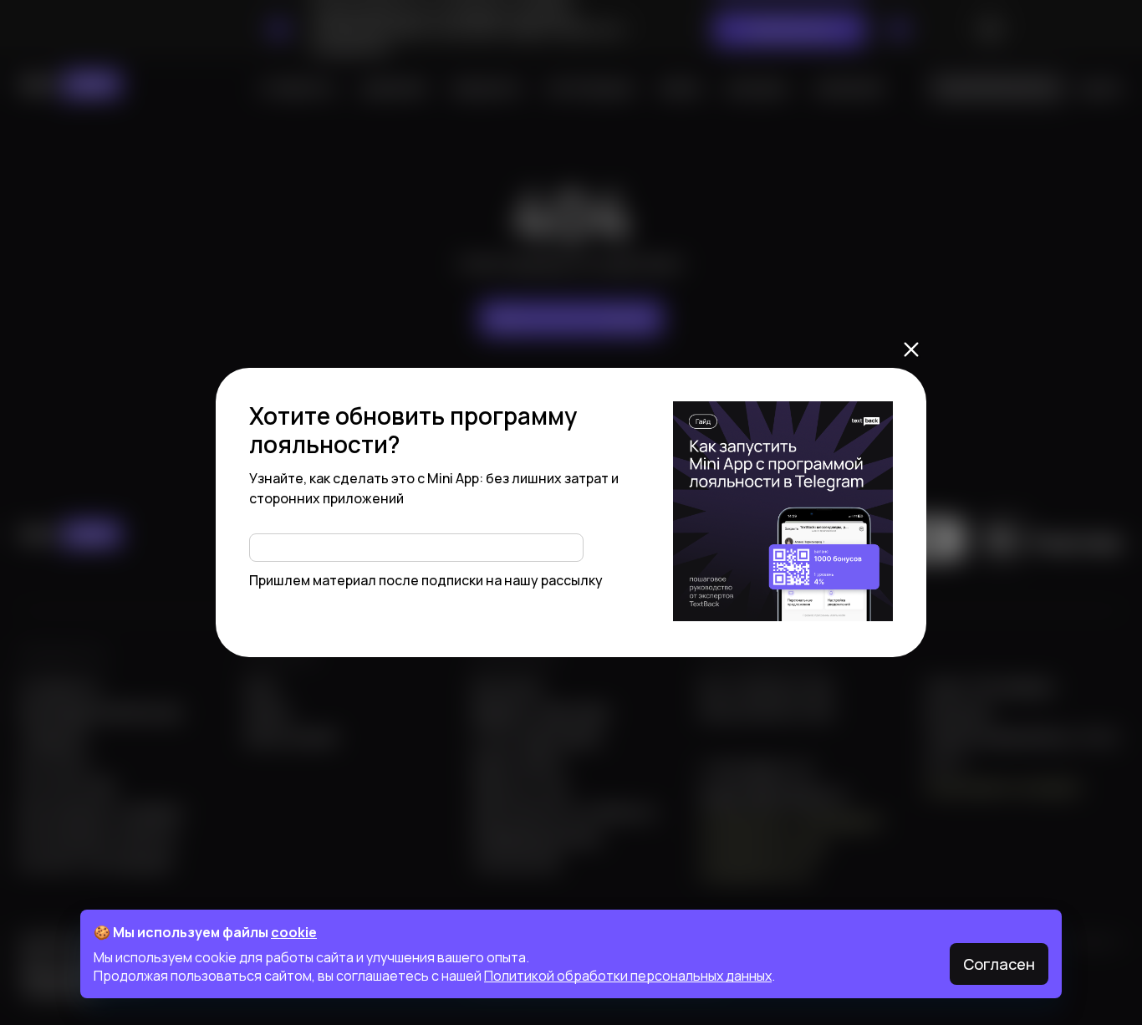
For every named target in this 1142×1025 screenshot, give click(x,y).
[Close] (911, 349)
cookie (294, 932)
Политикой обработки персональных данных (628, 975)
